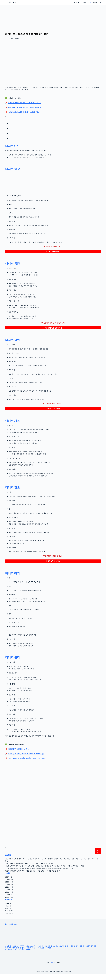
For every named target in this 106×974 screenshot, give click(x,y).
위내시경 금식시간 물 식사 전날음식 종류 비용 (83, 946)
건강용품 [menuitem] (84, 2)
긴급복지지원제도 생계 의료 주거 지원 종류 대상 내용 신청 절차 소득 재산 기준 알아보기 (33, 871)
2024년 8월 (9, 879)
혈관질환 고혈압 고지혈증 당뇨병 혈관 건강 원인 (24, 103)
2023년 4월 (9, 889)
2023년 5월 (9, 887)
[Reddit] (78, 2)
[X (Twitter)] (76, 2)
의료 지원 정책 (9, 913)
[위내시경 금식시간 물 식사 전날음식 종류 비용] (85, 935)
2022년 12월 (9, 897)
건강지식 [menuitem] (89, 2)
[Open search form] (100, 2)
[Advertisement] (46, 16)
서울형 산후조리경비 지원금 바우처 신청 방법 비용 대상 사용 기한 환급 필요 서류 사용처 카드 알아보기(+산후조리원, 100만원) (45, 866)
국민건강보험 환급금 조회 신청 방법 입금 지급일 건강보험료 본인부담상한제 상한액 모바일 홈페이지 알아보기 (39, 868)
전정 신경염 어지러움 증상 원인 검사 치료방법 (23, 112)
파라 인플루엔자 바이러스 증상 (18, 749)
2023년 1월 (8, 894)
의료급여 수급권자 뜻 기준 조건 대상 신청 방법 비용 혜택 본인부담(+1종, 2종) (29, 863)
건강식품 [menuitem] (95, 2)
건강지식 (13, 2)
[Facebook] (74, 2)
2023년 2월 (9, 892)
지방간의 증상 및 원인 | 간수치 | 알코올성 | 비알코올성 (26, 758)
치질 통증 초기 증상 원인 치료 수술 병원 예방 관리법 (26, 754)
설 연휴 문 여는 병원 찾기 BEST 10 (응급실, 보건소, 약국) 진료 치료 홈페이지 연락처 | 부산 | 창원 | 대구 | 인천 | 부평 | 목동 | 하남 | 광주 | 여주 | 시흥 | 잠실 (20, 947)
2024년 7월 (9, 882)
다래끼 (9, 89)
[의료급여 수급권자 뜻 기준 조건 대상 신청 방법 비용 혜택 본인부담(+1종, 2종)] (53, 935)
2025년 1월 (8, 877)
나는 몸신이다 (9, 911)
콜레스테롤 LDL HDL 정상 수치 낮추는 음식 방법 (24, 107)
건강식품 (8, 903)
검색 (6, 847)
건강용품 (8, 906)
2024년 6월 (9, 884)
